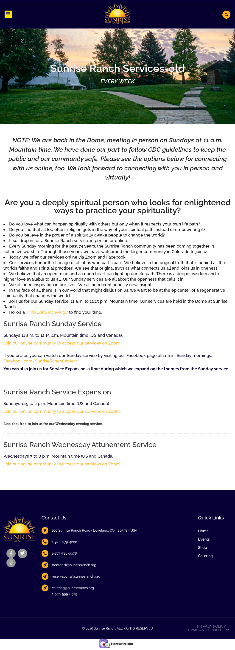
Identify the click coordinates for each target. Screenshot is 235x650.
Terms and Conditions (208, 630)
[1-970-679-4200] (45, 542)
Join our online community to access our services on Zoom (61, 343)
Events (204, 539)
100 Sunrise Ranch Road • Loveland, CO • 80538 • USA (94, 530)
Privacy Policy (211, 626)
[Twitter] (22, 553)
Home (203, 531)
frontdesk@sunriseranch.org (74, 565)
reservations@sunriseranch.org (76, 576)
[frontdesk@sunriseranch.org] (45, 565)
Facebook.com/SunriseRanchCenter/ (40, 361)
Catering (205, 556)
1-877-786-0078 (64, 553)
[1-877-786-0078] (45, 553)
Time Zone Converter (47, 312)
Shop (202, 547)
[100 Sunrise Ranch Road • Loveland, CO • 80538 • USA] (45, 530)
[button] (8, 14)
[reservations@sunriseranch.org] (45, 576)
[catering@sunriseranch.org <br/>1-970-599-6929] (45, 587)
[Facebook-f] (11, 553)
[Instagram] (11, 562)
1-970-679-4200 (64, 542)
